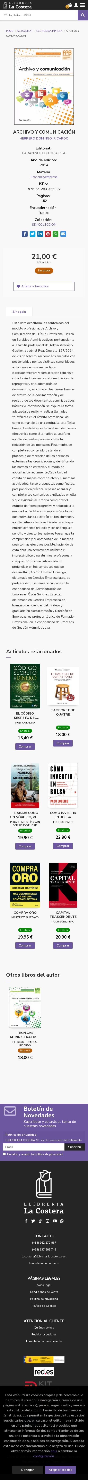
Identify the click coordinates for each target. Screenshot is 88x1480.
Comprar (25, 746)
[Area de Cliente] (76, 5)
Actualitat (25, 31)
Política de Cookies (44, 1306)
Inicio (10, 31)
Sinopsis (19, 312)
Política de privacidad (44, 1299)
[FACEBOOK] (26, 1221)
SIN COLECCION (44, 224)
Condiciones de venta (44, 1292)
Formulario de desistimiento (44, 1341)
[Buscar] (83, 15)
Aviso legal (44, 1285)
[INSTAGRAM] (48, 1221)
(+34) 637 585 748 (44, 1250)
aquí (54, 1451)
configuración (43, 1456)
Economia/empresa (49, 31)
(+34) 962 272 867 (44, 1243)
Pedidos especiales (44, 1334)
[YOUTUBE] (55, 1221)
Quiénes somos (44, 1328)
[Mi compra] (70, 5)
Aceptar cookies (60, 1470)
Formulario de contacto (44, 1263)
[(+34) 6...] (62, 1221)
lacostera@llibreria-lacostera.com (44, 1256)
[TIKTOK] (40, 1221)
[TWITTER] (33, 1221)
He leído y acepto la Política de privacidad (35, 1154)
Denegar (27, 1470)
